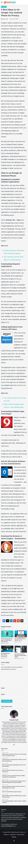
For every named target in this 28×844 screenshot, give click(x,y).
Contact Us (13, 834)
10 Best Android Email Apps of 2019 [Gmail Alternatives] (6, 640)
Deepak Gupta (5, 18)
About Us (6, 834)
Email (3, 694)
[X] (7, 620)
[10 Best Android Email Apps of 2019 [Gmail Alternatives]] (7, 633)
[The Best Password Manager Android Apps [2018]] (21, 649)
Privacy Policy (20, 834)
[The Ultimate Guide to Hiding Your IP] (21, 633)
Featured (4, 6)
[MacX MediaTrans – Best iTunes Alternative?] (7, 649)
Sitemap (14, 837)
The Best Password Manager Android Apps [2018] (20, 655)
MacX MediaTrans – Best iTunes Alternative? (6, 655)
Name (3, 688)
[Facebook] (3, 620)
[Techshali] (10, 2)
